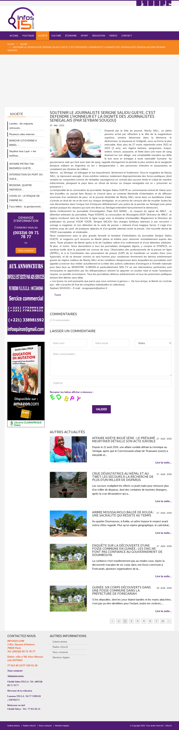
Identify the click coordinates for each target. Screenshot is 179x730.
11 (163, 621)
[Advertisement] (89, 80)
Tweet (57, 294)
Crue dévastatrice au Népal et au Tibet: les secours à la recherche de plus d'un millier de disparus (122, 476)
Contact (126, 35)
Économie (71, 35)
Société (42, 35)
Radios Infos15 (60, 647)
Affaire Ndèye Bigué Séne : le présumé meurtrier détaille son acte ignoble (124, 439)
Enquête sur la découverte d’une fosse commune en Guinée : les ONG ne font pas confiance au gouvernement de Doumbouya (127, 550)
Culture (56, 35)
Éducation (98, 35)
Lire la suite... (163, 462)
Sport (84, 35)
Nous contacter (26, 250)
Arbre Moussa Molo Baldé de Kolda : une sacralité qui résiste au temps (123, 513)
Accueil (14, 35)
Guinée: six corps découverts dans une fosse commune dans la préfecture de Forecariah (121, 590)
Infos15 (168, 726)
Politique (28, 35)
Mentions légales (61, 657)
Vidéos (113, 35)
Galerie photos (60, 641)
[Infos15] (21, 18)
